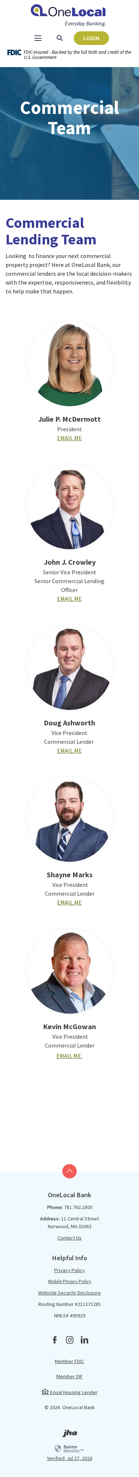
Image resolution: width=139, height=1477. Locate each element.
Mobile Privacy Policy (69, 1281)
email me (69, 902)
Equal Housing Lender (73, 1392)
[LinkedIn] (84, 1340)
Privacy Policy (69, 1270)
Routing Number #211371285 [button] (69, 1304)
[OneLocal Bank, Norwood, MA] (69, 14)
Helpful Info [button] (69, 1258)
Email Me (69, 438)
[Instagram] (69, 1340)
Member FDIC (69, 1361)
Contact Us (69, 1237)
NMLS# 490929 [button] (69, 1315)
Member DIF (69, 1376)
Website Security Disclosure (69, 1292)
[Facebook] (55, 1340)
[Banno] (69, 1435)
